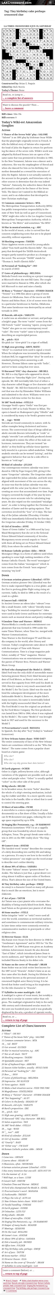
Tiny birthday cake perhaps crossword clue (32, 1288)
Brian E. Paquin (12, 1280)
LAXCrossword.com (17, 2)
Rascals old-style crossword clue (24, 1283)
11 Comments (11, 1290)
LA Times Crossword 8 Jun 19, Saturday (27, 26)
